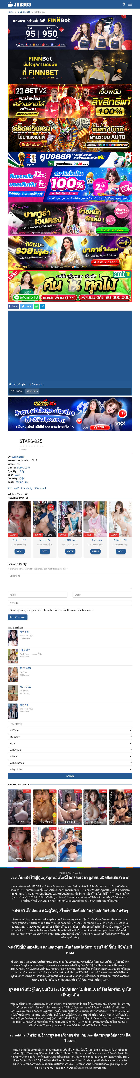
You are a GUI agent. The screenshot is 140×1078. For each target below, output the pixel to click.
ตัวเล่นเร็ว (32, 391)
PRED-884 (70, 822)
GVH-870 (70, 859)
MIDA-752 (44, 859)
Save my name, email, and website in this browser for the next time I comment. (52, 610)
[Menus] (129, 4)
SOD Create (23, 467)
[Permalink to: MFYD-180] (45, 806)
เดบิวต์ (41, 972)
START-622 (19, 540)
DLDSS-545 (95, 822)
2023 (17, 474)
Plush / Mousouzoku (28, 654)
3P (10, 488)
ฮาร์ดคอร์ (61, 897)
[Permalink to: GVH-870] (70, 844)
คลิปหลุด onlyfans (84, 1067)
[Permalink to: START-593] (120, 518)
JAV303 (78, 873)
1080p (21, 471)
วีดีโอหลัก (16, 391)
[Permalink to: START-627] (70, 518)
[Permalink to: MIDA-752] (45, 844)
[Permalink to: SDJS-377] (45, 518)
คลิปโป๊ (80, 890)
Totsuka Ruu (21, 482)
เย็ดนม (111, 930)
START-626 (95, 540)
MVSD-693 (120, 822)
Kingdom (24, 690)
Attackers (24, 635)
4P (17, 488)
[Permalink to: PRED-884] (70, 806)
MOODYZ (77, 1014)
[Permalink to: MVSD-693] (120, 806)
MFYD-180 (45, 822)
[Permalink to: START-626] (95, 518)
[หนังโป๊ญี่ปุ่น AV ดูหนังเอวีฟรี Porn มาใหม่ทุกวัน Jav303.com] (19, 4)
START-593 (120, 540)
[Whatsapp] (36, 306)
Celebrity (27, 488)
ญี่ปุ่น (22, 478)
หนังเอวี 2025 (65, 873)
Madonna (102, 1053)
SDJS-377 (44, 540)
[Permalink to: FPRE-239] (19, 806)
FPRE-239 (19, 822)
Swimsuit (41, 488)
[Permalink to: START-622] (19, 518)
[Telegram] (42, 306)
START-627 (70, 540)
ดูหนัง (72, 893)
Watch (19, 551)
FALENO (23, 672)
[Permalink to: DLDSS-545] (95, 806)
